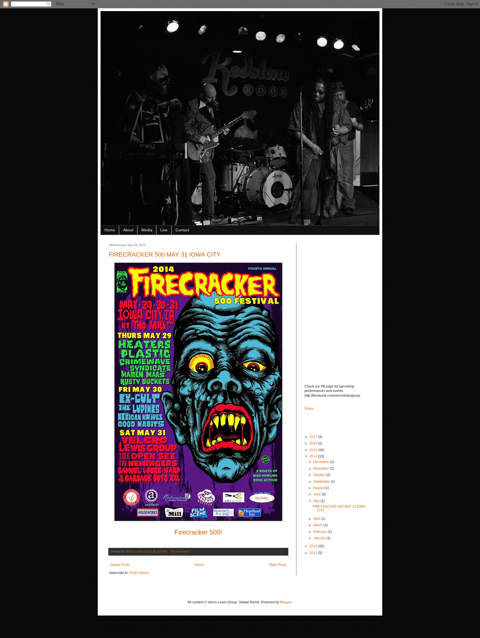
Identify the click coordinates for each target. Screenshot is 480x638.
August (319, 488)
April (317, 519)
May (317, 501)
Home (109, 230)
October (319, 475)
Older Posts (277, 565)
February (320, 532)
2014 (313, 456)
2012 (313, 553)
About (128, 230)
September (322, 481)
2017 (313, 437)
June (317, 494)
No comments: (181, 551)
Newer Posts (119, 565)
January (319, 538)
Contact (182, 230)
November (321, 468)
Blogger (286, 602)
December (321, 462)
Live (164, 230)
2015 (313, 450)
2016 (313, 443)
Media (146, 230)
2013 (313, 546)
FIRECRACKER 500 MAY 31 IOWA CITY (165, 254)
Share (309, 409)
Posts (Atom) (139, 573)
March (318, 525)
